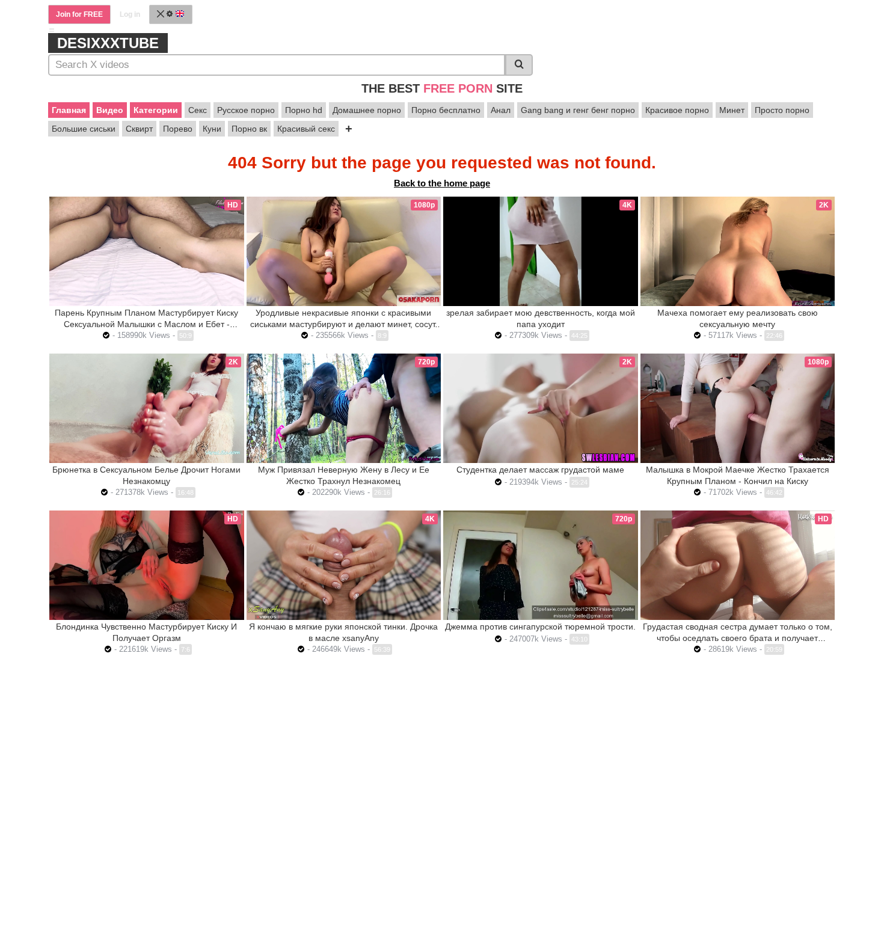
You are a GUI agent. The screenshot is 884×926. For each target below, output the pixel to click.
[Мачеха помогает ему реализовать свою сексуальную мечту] (737, 251)
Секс (197, 110)
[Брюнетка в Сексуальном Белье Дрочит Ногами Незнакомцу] (146, 408)
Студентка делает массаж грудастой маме (540, 469)
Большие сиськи (83, 128)
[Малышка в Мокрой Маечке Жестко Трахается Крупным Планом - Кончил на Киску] (737, 408)
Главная (69, 110)
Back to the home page (442, 183)
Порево (177, 128)
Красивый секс (306, 128)
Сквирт (139, 128)
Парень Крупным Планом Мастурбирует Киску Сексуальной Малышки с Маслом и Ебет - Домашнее (146, 324)
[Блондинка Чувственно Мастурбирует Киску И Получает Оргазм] (146, 565)
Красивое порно (677, 110)
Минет (731, 110)
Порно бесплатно (445, 110)
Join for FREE (79, 14)
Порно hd (303, 110)
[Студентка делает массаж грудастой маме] (540, 408)
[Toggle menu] (51, 30)
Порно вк (249, 128)
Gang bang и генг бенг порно (578, 110)
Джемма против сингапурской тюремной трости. (540, 626)
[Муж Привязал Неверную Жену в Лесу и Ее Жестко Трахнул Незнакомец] (344, 408)
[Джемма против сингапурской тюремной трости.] (540, 565)
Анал (501, 110)
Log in (130, 14)
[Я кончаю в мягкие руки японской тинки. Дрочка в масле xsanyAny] (344, 565)
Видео (109, 110)
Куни (212, 128)
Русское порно (246, 110)
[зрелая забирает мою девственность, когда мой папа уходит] (540, 251)
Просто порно (782, 110)
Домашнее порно (367, 110)
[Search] (519, 65)
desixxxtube (108, 43)
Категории (156, 110)
